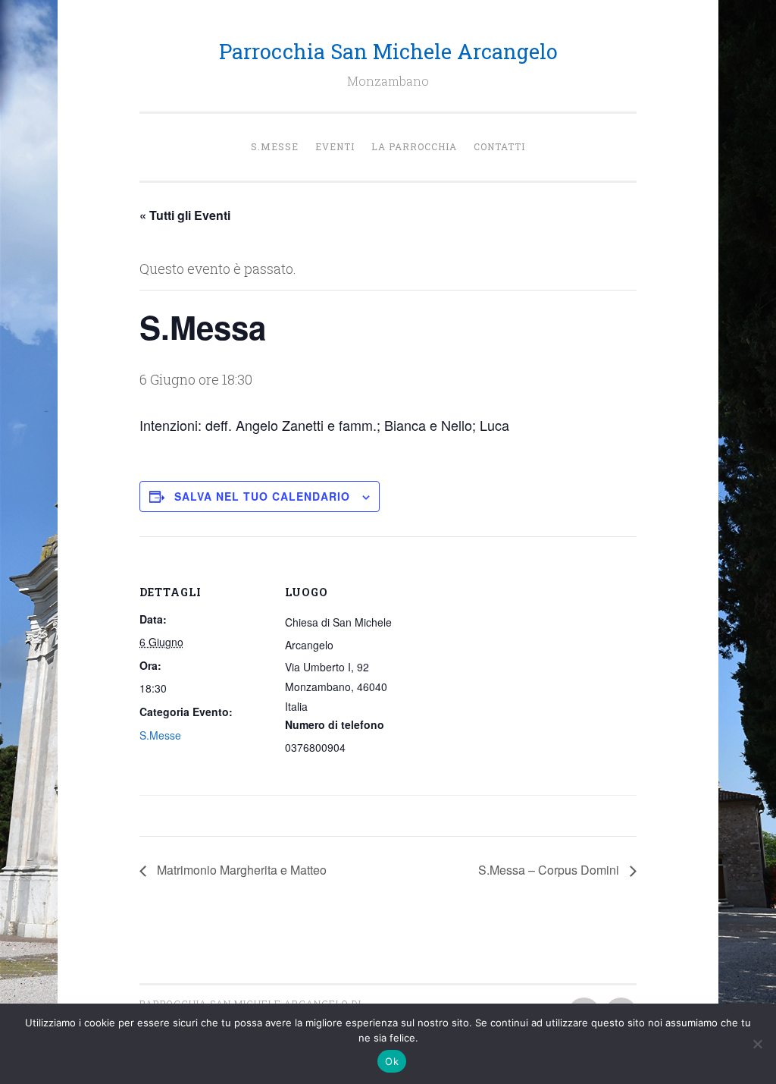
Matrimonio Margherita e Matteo (240, 869)
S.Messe (275, 146)
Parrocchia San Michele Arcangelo (388, 51)
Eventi (335, 146)
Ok (392, 1061)
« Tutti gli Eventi (184, 215)
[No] (757, 1043)
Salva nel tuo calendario (262, 496)
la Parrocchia (414, 146)
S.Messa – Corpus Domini (550, 869)
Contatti (499, 146)
